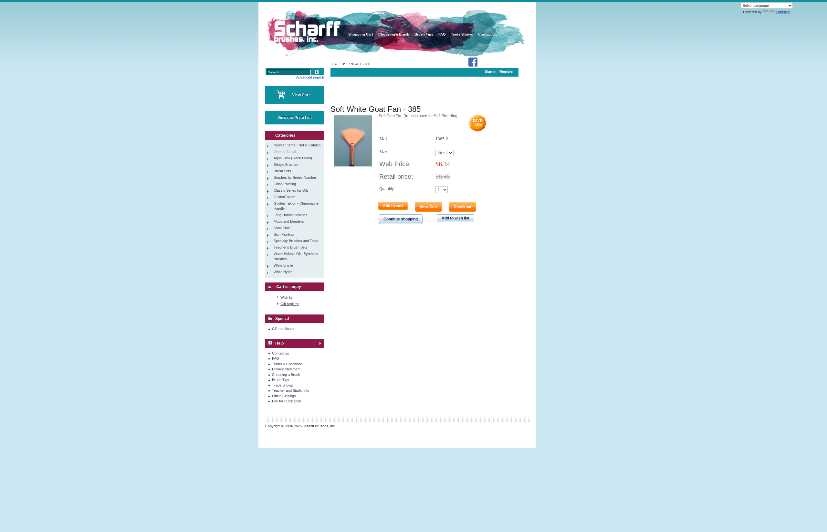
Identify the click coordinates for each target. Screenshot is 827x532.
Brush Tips (280, 380)
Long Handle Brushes (291, 215)
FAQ (275, 358)
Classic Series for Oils (291, 190)
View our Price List (294, 117)
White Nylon (283, 272)
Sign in (491, 71)
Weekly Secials (286, 152)
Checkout (462, 207)
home (306, 29)
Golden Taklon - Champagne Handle (296, 205)
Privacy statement (286, 369)
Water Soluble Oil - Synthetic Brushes (296, 256)
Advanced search (310, 77)
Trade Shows (282, 385)
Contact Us (487, 34)
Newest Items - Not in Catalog (297, 145)
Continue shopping (400, 219)
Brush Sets (282, 171)
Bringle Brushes (286, 164)
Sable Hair (282, 228)
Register (506, 71)
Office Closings (284, 396)
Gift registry (289, 304)
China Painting (285, 184)
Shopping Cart (360, 34)
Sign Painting (284, 234)
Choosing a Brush (286, 375)
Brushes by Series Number (295, 177)
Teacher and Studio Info (290, 390)
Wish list (286, 297)
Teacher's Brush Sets (291, 247)
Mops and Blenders (289, 221)
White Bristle (283, 265)
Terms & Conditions (287, 364)
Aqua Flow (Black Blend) (293, 158)
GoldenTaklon (284, 197)
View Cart (301, 95)
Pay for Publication (286, 401)
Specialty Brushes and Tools (296, 241)
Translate (783, 12)
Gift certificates (284, 329)
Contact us (280, 353)
